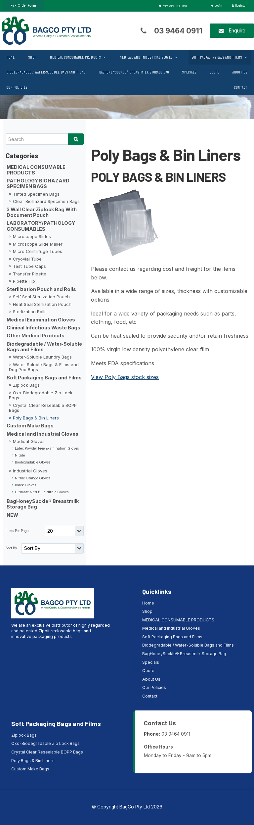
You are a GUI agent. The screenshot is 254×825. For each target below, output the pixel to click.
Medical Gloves (29, 441)
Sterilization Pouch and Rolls (41, 289)
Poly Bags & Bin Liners (36, 417)
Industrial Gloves (30, 470)
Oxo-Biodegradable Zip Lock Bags (40, 395)
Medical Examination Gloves (41, 319)
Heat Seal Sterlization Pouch (42, 304)
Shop (32, 57)
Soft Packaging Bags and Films (217, 57)
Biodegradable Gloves (32, 462)
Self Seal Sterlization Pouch (41, 296)
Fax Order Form (23, 5)
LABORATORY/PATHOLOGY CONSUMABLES (41, 225)
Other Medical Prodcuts (35, 335)
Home (11, 57)
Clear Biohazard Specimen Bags (46, 201)
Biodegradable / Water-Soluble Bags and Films (46, 72)
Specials (189, 72)
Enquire (237, 30)
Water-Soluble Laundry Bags (42, 357)
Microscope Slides (32, 236)
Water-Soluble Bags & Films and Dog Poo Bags (44, 367)
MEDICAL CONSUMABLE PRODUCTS (75, 57)
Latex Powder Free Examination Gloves (47, 448)
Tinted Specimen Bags (36, 194)
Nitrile (20, 455)
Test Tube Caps (29, 266)
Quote (214, 72)
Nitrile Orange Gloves (32, 478)
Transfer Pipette (29, 273)
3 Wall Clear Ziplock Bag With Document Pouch (42, 212)
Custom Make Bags (30, 425)
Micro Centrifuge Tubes (37, 251)
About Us (240, 72)
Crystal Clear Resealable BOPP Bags (43, 408)
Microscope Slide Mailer (38, 244)
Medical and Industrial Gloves (146, 57)
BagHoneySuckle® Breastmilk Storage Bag (134, 72)
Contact (240, 87)
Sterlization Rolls (30, 311)
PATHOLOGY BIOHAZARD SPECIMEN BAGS (38, 183)
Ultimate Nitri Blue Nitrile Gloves (41, 492)
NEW (12, 515)
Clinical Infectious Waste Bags (43, 327)
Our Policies (17, 87)
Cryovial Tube (27, 259)
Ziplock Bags (26, 385)
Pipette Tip (24, 281)
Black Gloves (25, 485)
